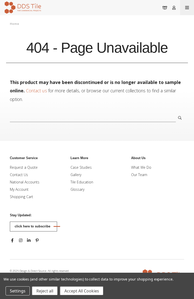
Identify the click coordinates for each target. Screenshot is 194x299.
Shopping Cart (21, 196)
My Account (19, 189)
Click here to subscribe (32, 226)
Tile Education (81, 182)
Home (14, 24)
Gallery (75, 174)
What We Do (141, 167)
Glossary (77, 189)
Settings (18, 291)
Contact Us (19, 174)
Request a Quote (24, 167)
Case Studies (81, 167)
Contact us (36, 91)
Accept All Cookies (81, 291)
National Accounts (24, 182)
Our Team (139, 174)
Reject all (44, 291)
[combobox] (93, 118)
